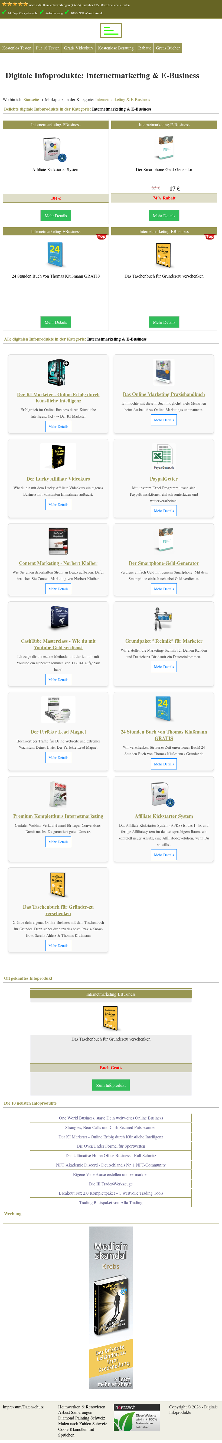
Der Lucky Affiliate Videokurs (58, 478)
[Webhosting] (137, 1429)
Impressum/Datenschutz (23, 1406)
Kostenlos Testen (16, 48)
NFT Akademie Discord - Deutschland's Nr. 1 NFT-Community (111, 1165)
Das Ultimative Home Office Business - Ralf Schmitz (111, 1155)
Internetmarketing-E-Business (164, 124)
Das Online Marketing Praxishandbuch (164, 394)
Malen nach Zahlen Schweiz (82, 1423)
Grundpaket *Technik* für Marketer (164, 640)
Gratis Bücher (168, 48)
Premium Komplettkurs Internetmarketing (58, 815)
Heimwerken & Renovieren (81, 1406)
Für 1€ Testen (48, 48)
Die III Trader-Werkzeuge (111, 1184)
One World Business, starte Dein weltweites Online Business (111, 1118)
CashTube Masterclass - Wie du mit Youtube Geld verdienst (58, 644)
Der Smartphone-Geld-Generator (164, 169)
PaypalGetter (164, 478)
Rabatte (144, 48)
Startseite (31, 99)
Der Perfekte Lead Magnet (58, 731)
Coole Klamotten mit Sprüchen (76, 1432)
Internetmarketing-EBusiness (55, 124)
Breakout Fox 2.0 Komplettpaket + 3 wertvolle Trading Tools (111, 1193)
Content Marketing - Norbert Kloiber (58, 562)
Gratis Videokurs (78, 48)
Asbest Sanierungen (75, 1412)
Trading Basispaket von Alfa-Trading (110, 1202)
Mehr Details (56, 215)
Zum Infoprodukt (111, 1085)
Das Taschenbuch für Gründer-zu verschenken (164, 276)
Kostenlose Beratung (116, 48)
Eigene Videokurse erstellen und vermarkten (111, 1174)
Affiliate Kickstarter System (55, 169)
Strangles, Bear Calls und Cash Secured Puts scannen (110, 1127)
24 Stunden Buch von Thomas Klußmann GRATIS (56, 276)
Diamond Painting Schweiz (81, 1418)
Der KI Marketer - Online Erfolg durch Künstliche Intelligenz (58, 397)
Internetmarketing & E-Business (122, 99)
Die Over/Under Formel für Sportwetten (111, 1146)
